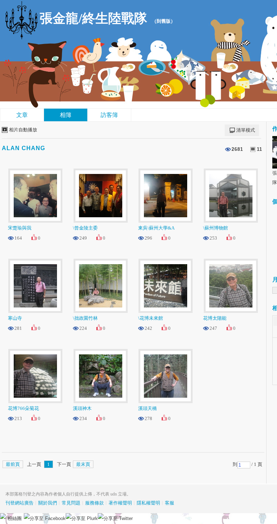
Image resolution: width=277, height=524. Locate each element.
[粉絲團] (3, 516)
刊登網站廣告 (19, 503)
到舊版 (164, 21)
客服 (169, 503)
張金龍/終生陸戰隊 (93, 18)
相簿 (65, 115)
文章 (22, 115)
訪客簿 (109, 115)
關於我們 (47, 503)
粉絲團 (15, 518)
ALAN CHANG (23, 148)
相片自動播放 (23, 129)
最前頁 (13, 464)
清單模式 (245, 130)
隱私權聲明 (148, 503)
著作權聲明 (120, 503)
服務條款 (94, 503)
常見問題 (71, 503)
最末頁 (83, 464)
